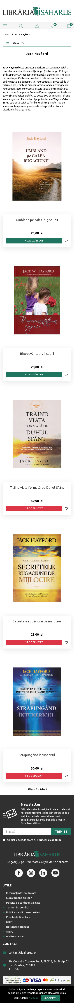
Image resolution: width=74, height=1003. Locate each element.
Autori (6, 34)
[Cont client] (37, 25)
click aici (33, 997)
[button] (5, 25)
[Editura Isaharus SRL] (37, 11)
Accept (50, 998)
